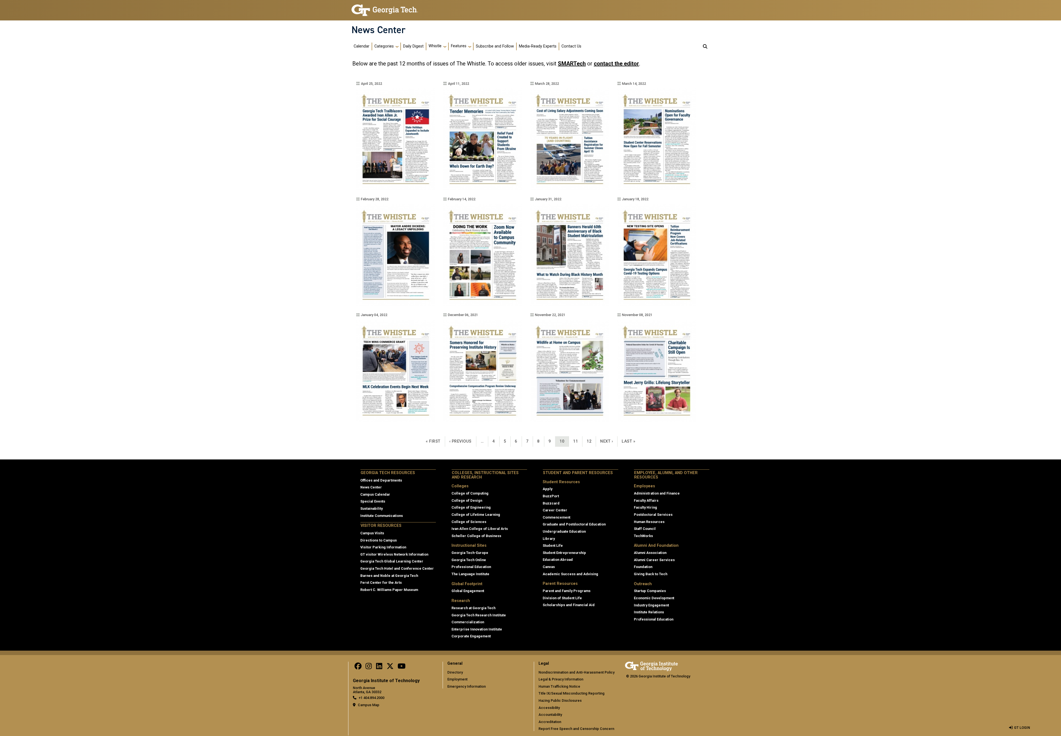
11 (577, 441)
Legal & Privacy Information (561, 679)
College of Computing (470, 493)
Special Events (372, 501)
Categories (384, 46)
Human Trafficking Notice (559, 686)
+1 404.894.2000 (371, 698)
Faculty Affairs (646, 500)
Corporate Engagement (471, 636)
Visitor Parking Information (383, 547)
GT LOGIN (1022, 728)
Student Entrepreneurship (564, 553)
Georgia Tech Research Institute (478, 615)
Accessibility (549, 708)
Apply (547, 489)
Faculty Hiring (645, 507)
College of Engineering (471, 507)
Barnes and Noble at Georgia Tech (389, 576)
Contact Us (571, 46)
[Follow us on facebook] (358, 667)
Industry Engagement (651, 605)
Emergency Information (466, 686)
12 (591, 441)
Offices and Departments (381, 480)
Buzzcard (551, 503)
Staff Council (645, 529)
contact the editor (616, 63)
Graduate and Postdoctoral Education (574, 524)
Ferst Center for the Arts (381, 582)
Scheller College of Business (476, 536)
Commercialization (467, 622)
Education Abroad (558, 560)
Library (549, 539)
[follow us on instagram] (369, 667)
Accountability (550, 715)
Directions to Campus (378, 540)
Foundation (643, 567)
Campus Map (368, 705)
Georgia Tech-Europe (469, 553)
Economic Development (654, 598)
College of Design (466, 500)
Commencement (556, 517)
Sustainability (371, 508)
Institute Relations (649, 612)
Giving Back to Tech (650, 574)
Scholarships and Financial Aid (569, 605)
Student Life (553, 545)
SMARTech (572, 63)
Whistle (435, 46)
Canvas (549, 567)
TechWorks (643, 536)
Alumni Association (650, 553)
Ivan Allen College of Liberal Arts (479, 529)
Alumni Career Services (654, 560)
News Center (378, 30)
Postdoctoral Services (653, 514)
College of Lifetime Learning (475, 514)
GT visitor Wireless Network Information (394, 554)
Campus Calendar (375, 494)
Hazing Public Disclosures (560, 700)
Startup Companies (650, 591)
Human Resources (649, 522)
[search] (705, 46)
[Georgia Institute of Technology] (384, 7)
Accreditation (550, 722)
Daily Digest (413, 46)
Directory (455, 672)
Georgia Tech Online (468, 560)
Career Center (555, 510)
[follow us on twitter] (390, 667)
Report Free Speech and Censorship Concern (576, 729)
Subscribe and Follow (495, 46)
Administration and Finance (657, 493)
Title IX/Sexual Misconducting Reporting (572, 693)
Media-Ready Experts (537, 46)
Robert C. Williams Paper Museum (389, 590)
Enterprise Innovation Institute (476, 629)
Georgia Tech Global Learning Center (391, 561)
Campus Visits (372, 533)
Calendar (361, 46)
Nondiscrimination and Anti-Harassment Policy (576, 672)
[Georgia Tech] (651, 665)
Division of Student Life (562, 598)
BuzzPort (551, 496)
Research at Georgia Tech (473, 608)
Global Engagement (467, 591)
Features (458, 46)
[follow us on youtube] (402, 667)
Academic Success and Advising (570, 574)
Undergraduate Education (564, 531)
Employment (457, 679)
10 (564, 441)
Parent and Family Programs (566, 591)
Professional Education (471, 567)
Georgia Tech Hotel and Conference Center (397, 568)
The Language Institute (470, 574)
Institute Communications (381, 516)
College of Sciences (468, 522)
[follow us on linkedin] (379, 667)
